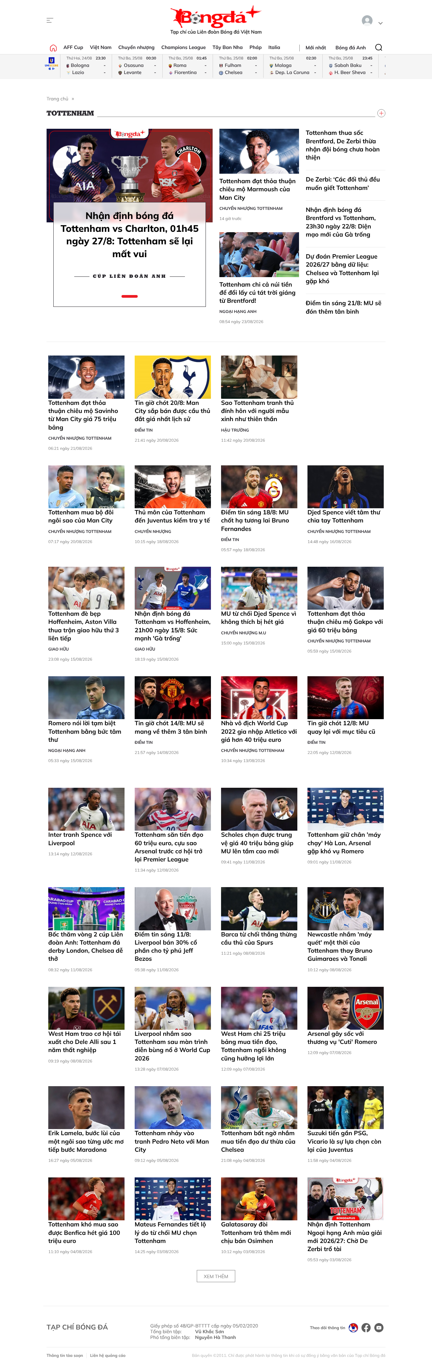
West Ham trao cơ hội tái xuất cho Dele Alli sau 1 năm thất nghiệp (84, 1042)
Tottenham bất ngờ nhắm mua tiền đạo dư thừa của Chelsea (258, 1141)
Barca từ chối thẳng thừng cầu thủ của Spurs (259, 938)
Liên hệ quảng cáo (108, 1355)
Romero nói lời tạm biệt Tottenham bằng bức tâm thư (85, 731)
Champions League (183, 47)
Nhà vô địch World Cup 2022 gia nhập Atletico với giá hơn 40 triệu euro (259, 731)
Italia (274, 47)
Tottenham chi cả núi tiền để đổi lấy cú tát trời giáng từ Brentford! (257, 292)
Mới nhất (316, 48)
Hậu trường (235, 430)
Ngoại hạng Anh (237, 311)
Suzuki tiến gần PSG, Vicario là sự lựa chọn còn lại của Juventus (344, 1141)
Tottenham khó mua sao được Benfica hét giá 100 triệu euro (84, 1232)
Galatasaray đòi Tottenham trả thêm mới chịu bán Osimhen (256, 1232)
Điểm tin (144, 430)
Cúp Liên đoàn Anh (130, 276)
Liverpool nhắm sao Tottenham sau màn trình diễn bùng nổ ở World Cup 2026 (172, 1046)
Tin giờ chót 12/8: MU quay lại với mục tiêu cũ (341, 727)
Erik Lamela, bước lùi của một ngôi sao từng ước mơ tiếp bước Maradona (86, 1141)
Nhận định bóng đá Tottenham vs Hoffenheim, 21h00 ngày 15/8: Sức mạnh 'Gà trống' (173, 626)
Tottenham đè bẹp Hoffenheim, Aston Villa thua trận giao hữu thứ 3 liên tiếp (83, 626)
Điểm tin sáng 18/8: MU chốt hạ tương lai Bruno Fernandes (255, 520)
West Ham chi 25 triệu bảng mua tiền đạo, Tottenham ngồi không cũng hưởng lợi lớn (253, 1046)
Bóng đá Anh (350, 48)
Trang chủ (57, 99)
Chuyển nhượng (136, 47)
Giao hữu (58, 649)
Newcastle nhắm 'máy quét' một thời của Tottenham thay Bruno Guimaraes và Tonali (339, 946)
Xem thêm (216, 1276)
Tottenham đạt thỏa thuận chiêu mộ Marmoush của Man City (257, 189)
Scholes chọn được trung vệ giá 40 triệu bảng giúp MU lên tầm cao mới (257, 843)
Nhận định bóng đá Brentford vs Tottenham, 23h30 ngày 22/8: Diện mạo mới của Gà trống (341, 222)
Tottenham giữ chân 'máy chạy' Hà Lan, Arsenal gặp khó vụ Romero (344, 843)
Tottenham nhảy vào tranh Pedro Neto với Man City (172, 1141)
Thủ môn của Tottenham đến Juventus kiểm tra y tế (172, 516)
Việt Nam (100, 47)
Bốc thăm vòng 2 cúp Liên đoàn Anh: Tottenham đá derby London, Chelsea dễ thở (85, 946)
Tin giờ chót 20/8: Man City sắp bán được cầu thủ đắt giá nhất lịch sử (172, 411)
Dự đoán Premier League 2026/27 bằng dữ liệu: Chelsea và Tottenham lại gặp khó (342, 268)
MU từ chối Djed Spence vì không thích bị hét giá (258, 618)
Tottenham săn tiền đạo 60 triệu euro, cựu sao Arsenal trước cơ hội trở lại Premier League (169, 847)
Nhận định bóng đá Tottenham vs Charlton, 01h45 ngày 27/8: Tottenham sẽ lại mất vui (130, 235)
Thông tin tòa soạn (65, 1355)
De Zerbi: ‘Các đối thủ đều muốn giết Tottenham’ (343, 183)
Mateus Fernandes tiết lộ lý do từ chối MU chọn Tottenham (170, 1232)
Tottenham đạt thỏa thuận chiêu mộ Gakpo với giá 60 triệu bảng (345, 622)
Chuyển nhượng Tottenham (250, 208)
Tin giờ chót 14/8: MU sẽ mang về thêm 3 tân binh (171, 727)
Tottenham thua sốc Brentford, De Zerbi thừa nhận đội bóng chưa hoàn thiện (343, 145)
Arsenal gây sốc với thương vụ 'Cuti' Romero (342, 1038)
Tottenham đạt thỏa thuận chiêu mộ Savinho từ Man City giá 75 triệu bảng (83, 415)
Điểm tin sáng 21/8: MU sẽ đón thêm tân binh (343, 307)
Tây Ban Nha (228, 47)
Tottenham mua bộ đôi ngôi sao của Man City (80, 516)
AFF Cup (73, 47)
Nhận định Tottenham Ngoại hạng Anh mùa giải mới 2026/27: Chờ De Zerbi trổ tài (344, 1236)
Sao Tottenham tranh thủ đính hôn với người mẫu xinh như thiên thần (257, 411)
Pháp (255, 47)
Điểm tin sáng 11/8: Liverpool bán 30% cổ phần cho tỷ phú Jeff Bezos (166, 946)
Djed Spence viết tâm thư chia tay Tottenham (343, 516)
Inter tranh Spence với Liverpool (80, 839)
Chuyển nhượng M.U (243, 632)
